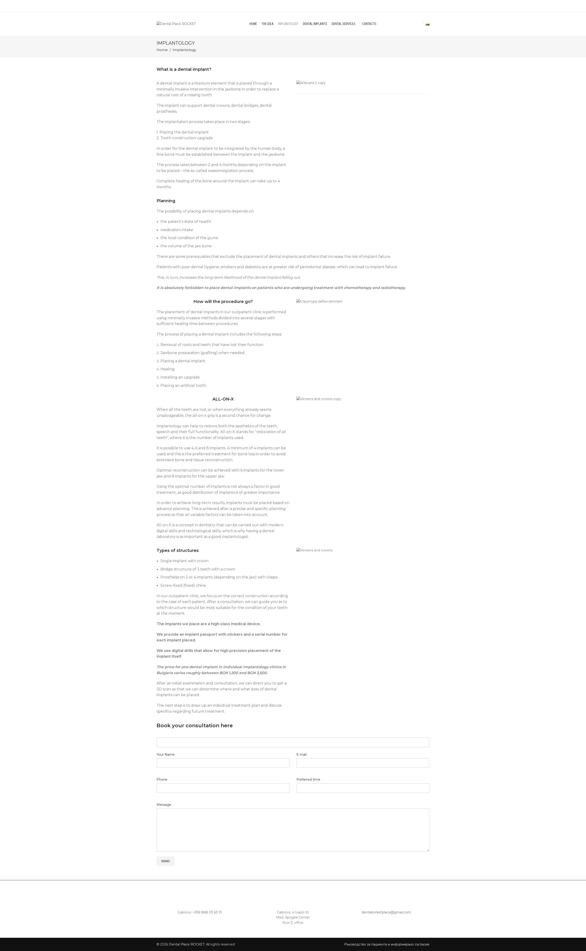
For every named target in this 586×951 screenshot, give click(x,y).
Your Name (166, 754)
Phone (162, 779)
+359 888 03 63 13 (207, 912)
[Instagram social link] (407, 24)
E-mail (301, 754)
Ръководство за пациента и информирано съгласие (386, 944)
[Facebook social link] (402, 24)
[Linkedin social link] (418, 24)
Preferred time (308, 779)
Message (164, 805)
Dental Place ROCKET (186, 944)
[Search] (393, 23)
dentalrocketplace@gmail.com (386, 912)
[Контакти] (199, 894)
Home (162, 50)
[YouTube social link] (413, 24)
